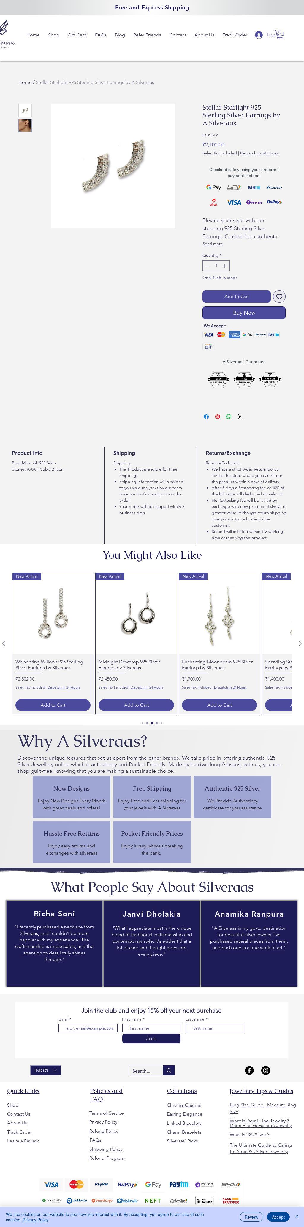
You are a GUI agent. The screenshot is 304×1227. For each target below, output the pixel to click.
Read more (212, 243)
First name (132, 1019)
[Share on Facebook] (206, 416)
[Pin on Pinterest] (217, 416)
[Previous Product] (3, 643)
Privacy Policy (35, 1220)
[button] (53, 35)
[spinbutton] (216, 266)
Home (25, 82)
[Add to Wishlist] (279, 296)
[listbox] (45, 1070)
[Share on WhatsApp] (228, 416)
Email (63, 1019)
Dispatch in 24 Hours (259, 153)
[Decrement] (207, 266)
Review (251, 1217)
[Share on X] (240, 416)
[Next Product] (300, 643)
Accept (278, 1217)
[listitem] (71, 797)
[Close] (296, 1217)
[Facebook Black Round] (249, 1070)
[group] (152, 643)
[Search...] (169, 1070)
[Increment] (225, 266)
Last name (195, 1019)
